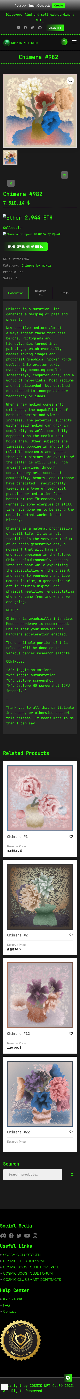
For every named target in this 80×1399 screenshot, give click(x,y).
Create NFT (55, 28)
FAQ (6, 1305)
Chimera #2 (17, 935)
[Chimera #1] (40, 798)
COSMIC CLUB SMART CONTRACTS (32, 1279)
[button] (70, 80)
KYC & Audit (12, 1299)
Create (58, 5)
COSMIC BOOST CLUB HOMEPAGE (31, 1267)
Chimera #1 (17, 836)
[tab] (16, 293)
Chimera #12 (18, 1033)
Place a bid (44, 768)
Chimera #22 (18, 1132)
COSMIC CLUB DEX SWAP (24, 1261)
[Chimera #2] (40, 897)
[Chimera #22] (40, 1094)
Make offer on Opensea (25, 246)
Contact (9, 1311)
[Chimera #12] (40, 995)
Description (15, 293)
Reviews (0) (40, 293)
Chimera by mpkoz (36, 265)
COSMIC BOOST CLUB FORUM (28, 1273)
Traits (65, 293)
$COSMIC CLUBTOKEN (22, 1255)
